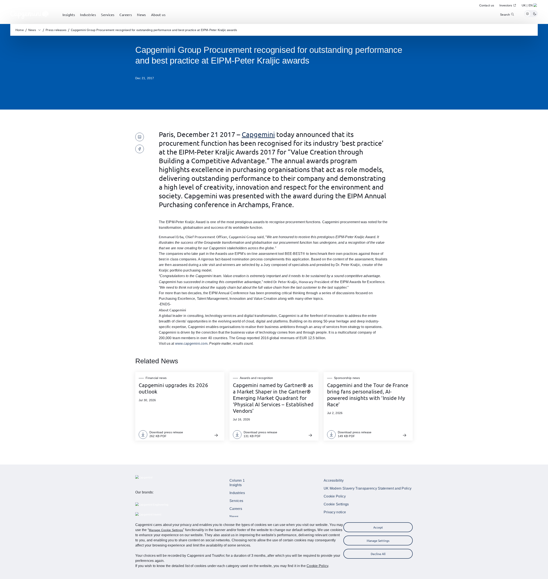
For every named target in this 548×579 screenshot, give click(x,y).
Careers (235, 509)
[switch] (531, 13)
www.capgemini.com (191, 343)
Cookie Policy (335, 496)
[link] (29, 13)
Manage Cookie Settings (166, 530)
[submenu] (69, 19)
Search (505, 14)
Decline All (378, 554)
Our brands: (144, 492)
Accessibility (334, 480)
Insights (235, 485)
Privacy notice (335, 512)
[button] (530, 6)
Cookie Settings (336, 504)
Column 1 (237, 480)
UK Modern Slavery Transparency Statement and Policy (367, 488)
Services (236, 501)
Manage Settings (378, 540)
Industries (237, 493)
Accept (378, 527)
